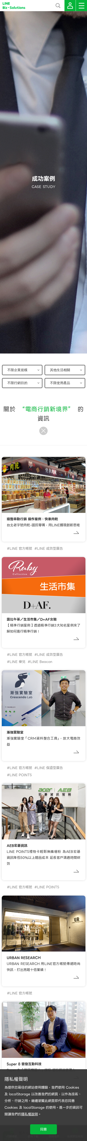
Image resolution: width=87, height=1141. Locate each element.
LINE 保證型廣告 (50, 768)
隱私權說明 (29, 1114)
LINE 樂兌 (17, 661)
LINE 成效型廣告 (50, 548)
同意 (43, 1129)
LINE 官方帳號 (21, 548)
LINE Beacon (41, 661)
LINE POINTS (21, 775)
